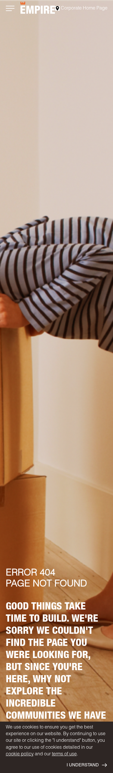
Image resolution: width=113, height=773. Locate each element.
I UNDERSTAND (83, 765)
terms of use (64, 754)
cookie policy (20, 754)
